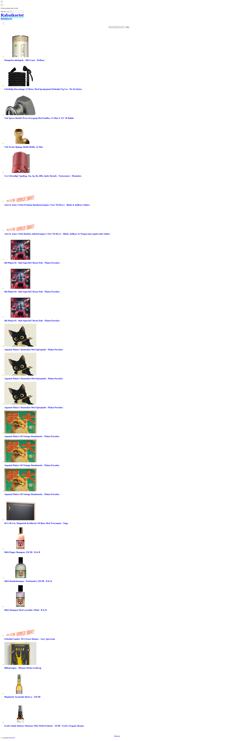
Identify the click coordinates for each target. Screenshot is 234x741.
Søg (127, 27)
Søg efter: (3, 11)
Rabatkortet (11, 738)
